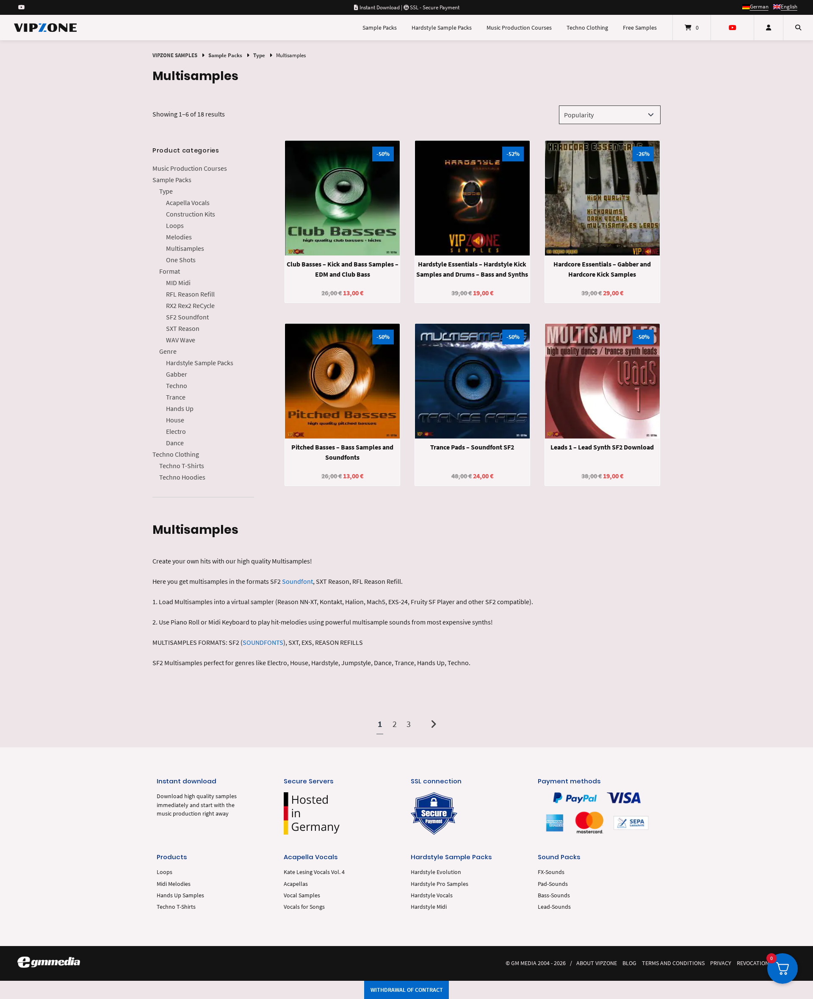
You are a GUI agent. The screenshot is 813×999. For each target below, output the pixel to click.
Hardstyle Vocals (432, 895)
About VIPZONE (596, 963)
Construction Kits (190, 214)
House (175, 420)
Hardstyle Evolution (436, 872)
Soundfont (297, 581)
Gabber (176, 374)
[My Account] (768, 27)
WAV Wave (180, 340)
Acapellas (296, 884)
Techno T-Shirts (181, 465)
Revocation (753, 963)
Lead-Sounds (554, 906)
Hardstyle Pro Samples (439, 884)
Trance (175, 397)
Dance (175, 442)
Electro (176, 431)
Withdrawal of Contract (407, 989)
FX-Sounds (551, 872)
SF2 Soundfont (187, 317)
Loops (175, 225)
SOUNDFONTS (263, 642)
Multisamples (185, 248)
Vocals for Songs (304, 906)
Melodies (179, 237)
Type (259, 55)
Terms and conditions (673, 963)
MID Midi (178, 282)
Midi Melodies (174, 884)
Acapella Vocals (188, 202)
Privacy (720, 963)
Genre (168, 351)
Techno (176, 385)
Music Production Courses (519, 27)
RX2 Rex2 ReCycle (190, 305)
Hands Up (180, 408)
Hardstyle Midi (429, 906)
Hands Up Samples (180, 895)
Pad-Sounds (553, 884)
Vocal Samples (302, 895)
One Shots (181, 259)
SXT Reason (182, 328)
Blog (629, 963)
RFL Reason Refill (190, 294)
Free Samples (640, 27)
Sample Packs (379, 27)
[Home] (45, 27)
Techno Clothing (587, 27)
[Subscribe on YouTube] (21, 7)
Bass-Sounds (554, 895)
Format (169, 271)
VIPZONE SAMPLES (174, 55)
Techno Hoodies (182, 477)
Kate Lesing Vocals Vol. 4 (314, 872)
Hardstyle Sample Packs (442, 27)
